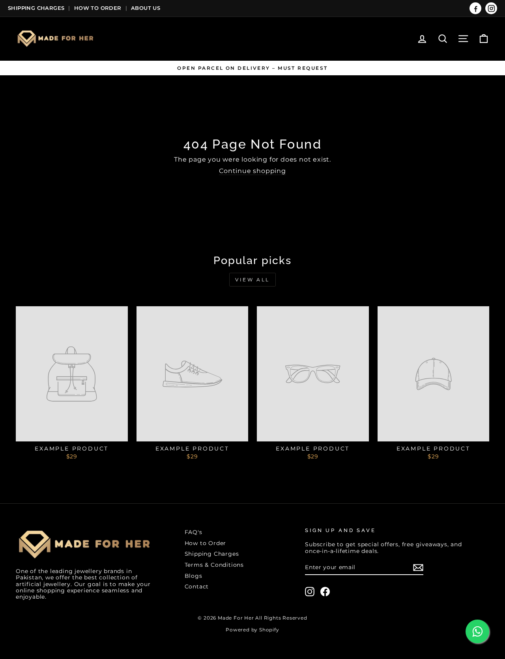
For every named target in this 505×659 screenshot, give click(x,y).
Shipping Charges (36, 8)
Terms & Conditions (214, 565)
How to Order (205, 543)
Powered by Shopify (252, 630)
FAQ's (193, 532)
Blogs (193, 576)
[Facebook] (475, 8)
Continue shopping (252, 171)
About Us (145, 8)
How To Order (98, 8)
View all (252, 280)
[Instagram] (491, 8)
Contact (197, 586)
